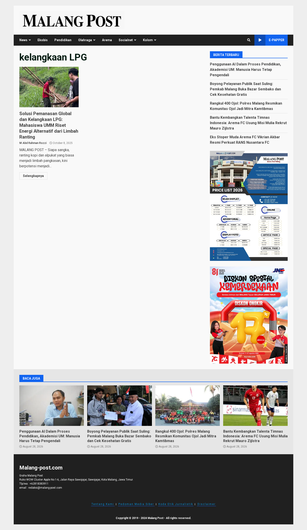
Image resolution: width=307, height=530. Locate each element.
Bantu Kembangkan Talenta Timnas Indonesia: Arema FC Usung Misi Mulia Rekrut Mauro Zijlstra (248, 122)
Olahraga (85, 40)
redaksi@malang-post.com (45, 487)
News (23, 40)
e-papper (276, 40)
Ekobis (43, 40)
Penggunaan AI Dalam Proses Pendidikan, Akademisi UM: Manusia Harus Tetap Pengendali (245, 69)
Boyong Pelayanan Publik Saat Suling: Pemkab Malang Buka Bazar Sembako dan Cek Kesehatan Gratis (245, 89)
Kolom (148, 40)
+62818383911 (39, 483)
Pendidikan (62, 40)
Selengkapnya (33, 176)
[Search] (248, 40)
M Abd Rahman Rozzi (33, 143)
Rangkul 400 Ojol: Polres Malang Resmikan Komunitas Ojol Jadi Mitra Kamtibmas (187, 405)
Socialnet (126, 40)
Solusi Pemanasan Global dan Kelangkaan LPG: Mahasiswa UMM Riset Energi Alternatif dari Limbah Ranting (49, 87)
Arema (107, 40)
